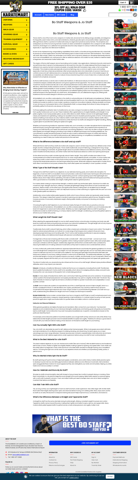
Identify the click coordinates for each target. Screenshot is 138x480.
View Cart (95, 460)
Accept (110, 476)
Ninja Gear (8, 30)
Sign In (94, 457)
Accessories (9, 49)
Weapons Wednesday (13, 59)
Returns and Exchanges (57, 465)
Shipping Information (120, 463)
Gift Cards (61, 15)
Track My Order (96, 465)
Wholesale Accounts (119, 465)
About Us (52, 457)
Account (38, 15)
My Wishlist (95, 463)
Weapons (7, 25)
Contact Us (52, 460)
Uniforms (8, 20)
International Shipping (120, 460)
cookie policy (73, 478)
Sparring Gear (10, 34)
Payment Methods (119, 457)
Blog (72, 15)
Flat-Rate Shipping (76, 460)
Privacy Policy (53, 463)
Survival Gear (10, 44)
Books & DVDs (10, 54)
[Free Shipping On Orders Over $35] (49, 4)
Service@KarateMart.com (20, 455)
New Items (49, 15)
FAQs (71, 463)
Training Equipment (12, 39)
